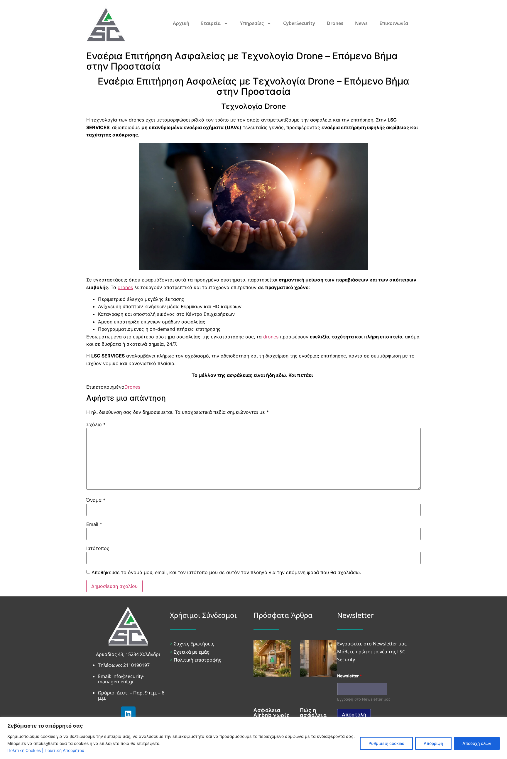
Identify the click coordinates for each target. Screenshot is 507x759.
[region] (253, 738)
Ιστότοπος (97, 548)
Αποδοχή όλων (476, 743)
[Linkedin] (128, 713)
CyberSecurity (299, 23)
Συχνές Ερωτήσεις (194, 643)
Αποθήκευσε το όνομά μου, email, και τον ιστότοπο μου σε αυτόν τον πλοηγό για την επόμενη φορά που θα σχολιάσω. (226, 572)
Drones (335, 23)
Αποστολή (354, 715)
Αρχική (181, 23)
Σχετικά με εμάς (191, 652)
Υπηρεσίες (252, 23)
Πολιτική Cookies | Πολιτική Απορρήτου (45, 750)
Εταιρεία (211, 23)
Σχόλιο (96, 424)
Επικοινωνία (393, 23)
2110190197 (136, 665)
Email (94, 524)
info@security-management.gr (121, 679)
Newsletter (349, 675)
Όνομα (95, 500)
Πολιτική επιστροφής (197, 660)
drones (125, 287)
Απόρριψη (433, 743)
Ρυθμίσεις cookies (386, 743)
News (361, 23)
